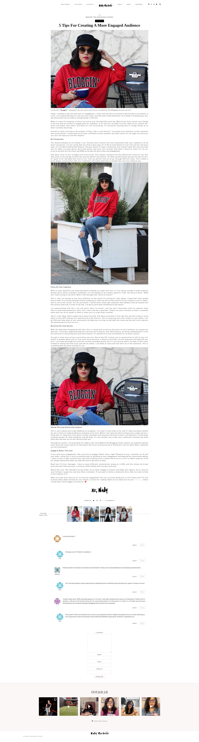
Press (129, 4)
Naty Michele (105, 6)
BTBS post (138, 480)
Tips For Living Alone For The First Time (91, 514)
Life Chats (78, 4)
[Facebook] (97, 501)
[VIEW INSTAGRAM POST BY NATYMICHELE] (55, 714)
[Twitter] (93, 501)
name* (99, 654)
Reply (142, 545)
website (99, 669)
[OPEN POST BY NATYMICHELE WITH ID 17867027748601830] (151, 706)
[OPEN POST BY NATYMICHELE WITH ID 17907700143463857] (89, 706)
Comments (110, 500)
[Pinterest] (100, 501)
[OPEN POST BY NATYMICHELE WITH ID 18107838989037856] (130, 706)
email (99, 661)
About (120, 4)
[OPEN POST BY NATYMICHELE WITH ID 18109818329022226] (110, 706)
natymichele (48, 699)
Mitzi (57, 605)
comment (99, 632)
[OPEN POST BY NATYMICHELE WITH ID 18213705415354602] (48, 706)
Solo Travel (65, 4)
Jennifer (57, 543)
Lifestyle (90, 4)
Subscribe (138, 4)
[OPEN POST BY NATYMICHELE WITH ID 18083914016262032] (68, 706)
